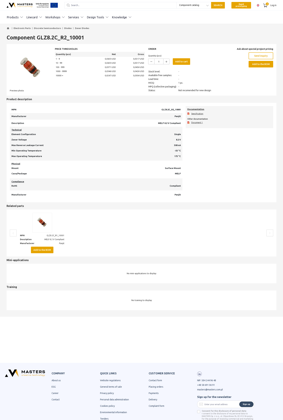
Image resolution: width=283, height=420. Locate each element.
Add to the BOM (261, 64)
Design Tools (95, 17)
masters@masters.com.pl (210, 389)
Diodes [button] (68, 28)
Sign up (246, 404)
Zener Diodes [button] (82, 28)
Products (13, 17)
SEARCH (218, 5)
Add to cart (181, 61)
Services (73, 17)
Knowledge (119, 17)
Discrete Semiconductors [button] (47, 28)
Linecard (32, 17)
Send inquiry (261, 56)
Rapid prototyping (241, 5)
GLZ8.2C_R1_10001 (55, 235)
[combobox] (194, 5)
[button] (8, 28)
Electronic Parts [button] (22, 28)
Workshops (52, 17)
